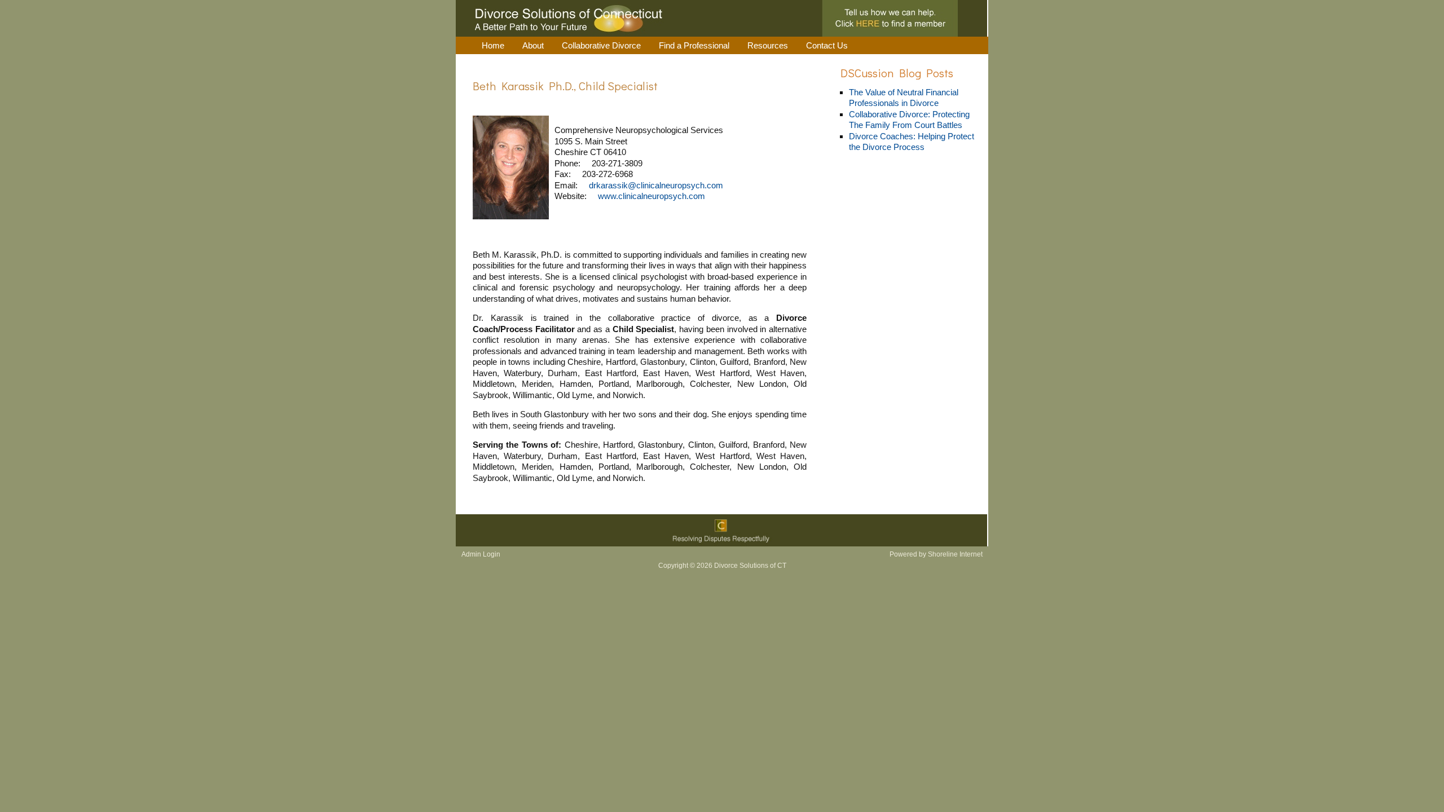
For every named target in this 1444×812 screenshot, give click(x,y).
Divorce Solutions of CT (722, 18)
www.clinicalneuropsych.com (651, 196)
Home (493, 45)
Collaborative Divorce (601, 45)
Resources (767, 45)
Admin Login (480, 554)
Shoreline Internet (954, 554)
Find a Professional (694, 45)
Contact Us (827, 45)
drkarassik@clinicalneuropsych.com (656, 185)
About (533, 45)
